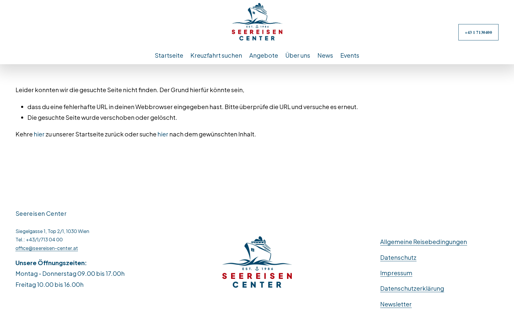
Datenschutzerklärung (412, 288)
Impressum (396, 272)
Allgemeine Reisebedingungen (423, 241)
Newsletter (396, 304)
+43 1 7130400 (478, 32)
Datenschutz (398, 257)
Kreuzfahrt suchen (216, 55)
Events (349, 55)
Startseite (169, 55)
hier (39, 134)
